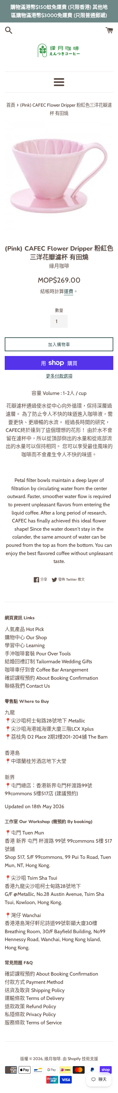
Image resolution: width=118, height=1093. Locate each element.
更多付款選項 (59, 376)
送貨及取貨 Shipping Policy (35, 990)
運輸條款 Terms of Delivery (34, 998)
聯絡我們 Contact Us (27, 686)
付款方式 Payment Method (34, 982)
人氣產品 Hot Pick (24, 629)
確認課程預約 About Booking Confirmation (51, 678)
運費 (68, 291)
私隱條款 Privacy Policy (30, 1014)
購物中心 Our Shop (26, 637)
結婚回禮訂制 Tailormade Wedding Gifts (48, 662)
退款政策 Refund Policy (30, 1006)
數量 (59, 310)
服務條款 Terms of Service (33, 1023)
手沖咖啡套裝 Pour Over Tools (38, 654)
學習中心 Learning (25, 645)
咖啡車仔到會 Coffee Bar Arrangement (46, 670)
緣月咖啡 (52, 1058)
